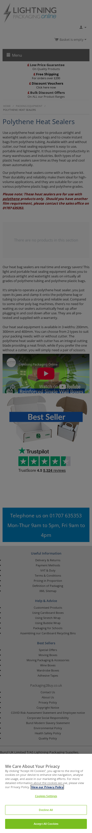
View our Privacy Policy (47, 787)
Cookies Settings (46, 796)
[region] (46, 793)
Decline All (46, 810)
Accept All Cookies (46, 824)
